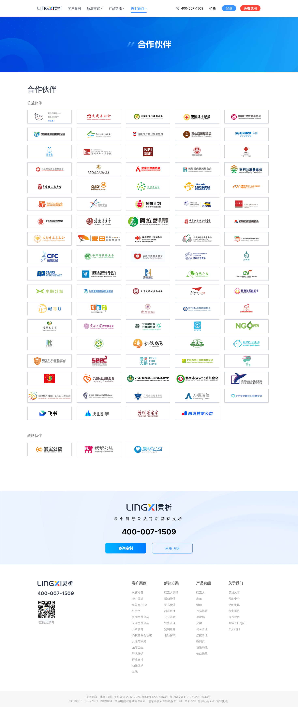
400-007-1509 (192, 8)
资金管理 (202, 629)
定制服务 (170, 629)
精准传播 (170, 610)
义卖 (199, 623)
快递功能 (202, 647)
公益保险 (202, 653)
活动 (199, 604)
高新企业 (191, 701)
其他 (135, 671)
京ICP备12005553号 (155, 696)
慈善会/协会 (139, 604)
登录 (229, 8)
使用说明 (172, 548)
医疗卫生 (137, 647)
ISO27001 (92, 701)
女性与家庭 (139, 641)
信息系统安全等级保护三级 (166, 701)
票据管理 (202, 635)
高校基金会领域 (142, 635)
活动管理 (170, 598)
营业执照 (222, 701)
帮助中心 (234, 598)
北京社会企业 (206, 701)
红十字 (136, 610)
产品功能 (115, 8)
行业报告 (234, 610)
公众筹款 (170, 617)
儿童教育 (137, 629)
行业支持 (137, 659)
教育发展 (137, 592)
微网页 (200, 641)
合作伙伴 (234, 617)
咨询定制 (125, 548)
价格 (212, 8)
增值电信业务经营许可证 (131, 701)
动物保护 (137, 665)
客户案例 (74, 8)
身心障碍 (137, 598)
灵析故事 (234, 592)
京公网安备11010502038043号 (190, 696)
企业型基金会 (140, 623)
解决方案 (93, 8)
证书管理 (170, 604)
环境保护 (137, 653)
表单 (199, 598)
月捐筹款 (202, 610)
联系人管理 (171, 592)
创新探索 (170, 635)
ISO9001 (107, 701)
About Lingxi (236, 623)
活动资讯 (234, 604)
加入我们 (234, 629)
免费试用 (250, 8)
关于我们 (137, 8)
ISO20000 (76, 701)
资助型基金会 (140, 617)
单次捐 (200, 617)
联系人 (200, 592)
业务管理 (170, 623)
